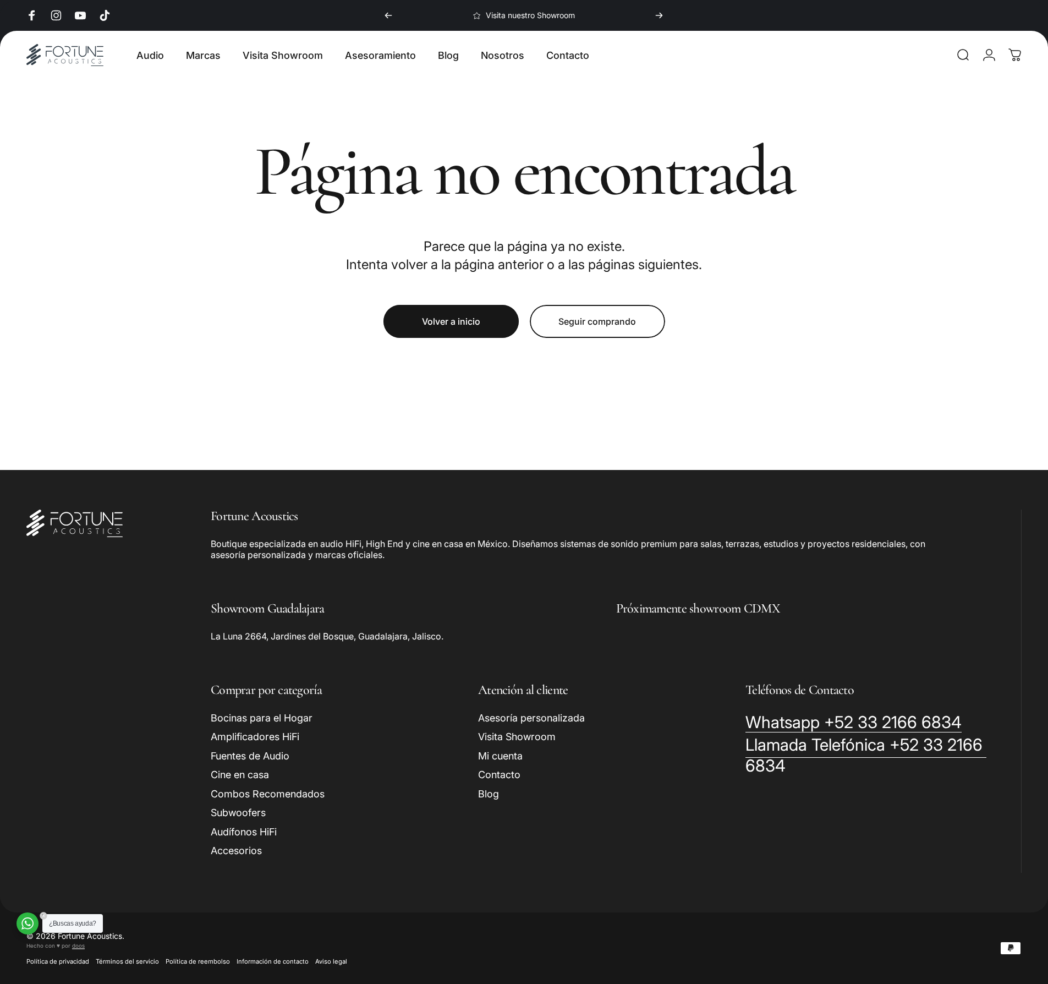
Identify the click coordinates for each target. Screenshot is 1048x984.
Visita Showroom (517, 736)
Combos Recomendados (268, 794)
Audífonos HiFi (244, 832)
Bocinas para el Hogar (261, 718)
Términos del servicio (127, 961)
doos (78, 946)
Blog (488, 794)
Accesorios (236, 850)
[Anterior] (388, 15)
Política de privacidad (57, 961)
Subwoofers (238, 812)
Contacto (499, 774)
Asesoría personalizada (531, 718)
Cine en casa (240, 774)
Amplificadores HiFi (255, 736)
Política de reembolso (198, 961)
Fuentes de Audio (250, 756)
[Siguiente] (659, 15)
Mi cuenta (500, 756)
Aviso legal (331, 961)
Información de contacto (273, 961)
